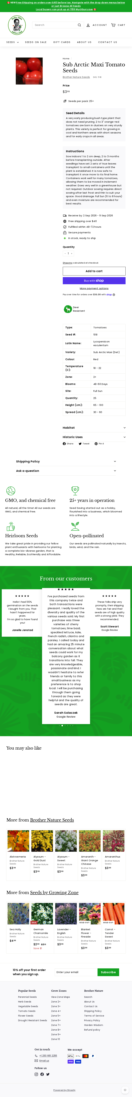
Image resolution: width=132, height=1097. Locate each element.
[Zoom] (29, 71)
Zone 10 (55, 1039)
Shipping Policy (28, 461)
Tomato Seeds (27, 1011)
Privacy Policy (92, 1020)
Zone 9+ (56, 1034)
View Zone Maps (60, 997)
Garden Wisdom (93, 1025)
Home (66, 58)
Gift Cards (62, 42)
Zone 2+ (56, 1001)
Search (88, 997)
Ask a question (27, 471)
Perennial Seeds (27, 997)
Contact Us (107, 42)
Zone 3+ (56, 1006)
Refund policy (92, 1029)
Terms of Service (94, 1015)
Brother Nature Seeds (76, 77)
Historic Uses (73, 437)
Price (66, 85)
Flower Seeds (25, 1015)
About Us (84, 42)
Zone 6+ (56, 1020)
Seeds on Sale (36, 42)
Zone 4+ (56, 1011)
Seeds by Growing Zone (54, 892)
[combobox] (58, 25)
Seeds (11, 42)
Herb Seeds (24, 1001)
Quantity (69, 247)
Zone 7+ (56, 1025)
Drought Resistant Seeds (32, 1020)
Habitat (69, 428)
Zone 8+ (56, 1029)
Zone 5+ (56, 1015)
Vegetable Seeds (28, 1006)
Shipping (67, 262)
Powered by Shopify (64, 1090)
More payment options (94, 288)
